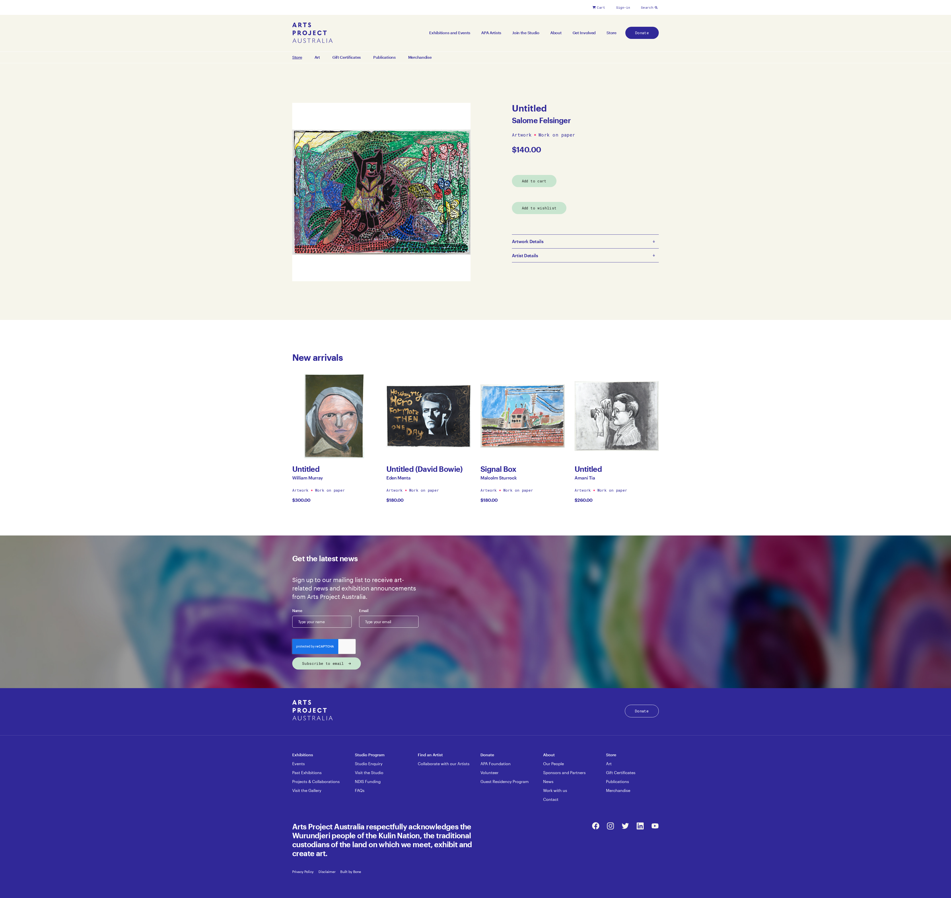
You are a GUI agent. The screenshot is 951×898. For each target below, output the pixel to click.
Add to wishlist (539, 207)
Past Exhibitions (307, 772)
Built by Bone (350, 872)
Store (611, 32)
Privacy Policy (303, 872)
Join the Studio (525, 32)
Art (317, 57)
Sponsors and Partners (564, 772)
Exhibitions (302, 754)
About (556, 32)
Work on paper (556, 135)
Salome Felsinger (541, 120)
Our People (553, 763)
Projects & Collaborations (316, 781)
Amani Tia (585, 477)
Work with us (555, 790)
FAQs (360, 790)
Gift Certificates (346, 57)
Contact (550, 799)
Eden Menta (398, 477)
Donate (642, 32)
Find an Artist (430, 754)
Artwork (522, 135)
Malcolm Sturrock (498, 477)
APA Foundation (495, 763)
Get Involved (584, 32)
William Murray (307, 477)
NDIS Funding (368, 781)
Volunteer (489, 772)
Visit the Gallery (306, 790)
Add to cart (534, 180)
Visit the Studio (369, 772)
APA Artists (491, 32)
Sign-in (623, 7)
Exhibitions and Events (449, 32)
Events (298, 763)
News (548, 781)
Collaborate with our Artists (444, 763)
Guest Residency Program (504, 781)
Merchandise (420, 57)
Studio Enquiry (368, 763)
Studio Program (370, 754)
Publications (384, 57)
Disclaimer (326, 872)
